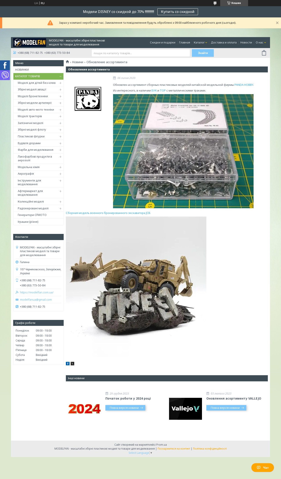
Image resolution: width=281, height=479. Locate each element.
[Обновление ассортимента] (88, 99)
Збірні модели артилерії (35, 103)
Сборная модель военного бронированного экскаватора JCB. (108, 213)
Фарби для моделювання (35, 150)
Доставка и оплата (224, 42)
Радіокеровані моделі (33, 208)
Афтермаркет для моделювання (30, 193)
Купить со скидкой (178, 11)
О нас (259, 42)
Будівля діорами (29, 143)
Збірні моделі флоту (32, 129)
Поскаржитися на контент (174, 448)
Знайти (203, 53)
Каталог (199, 42)
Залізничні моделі (30, 123)
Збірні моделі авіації (32, 89)
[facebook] (68, 364)
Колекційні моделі (31, 201)
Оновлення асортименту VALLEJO (233, 398)
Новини (77, 62)
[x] (72, 364)
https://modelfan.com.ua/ (37, 292)
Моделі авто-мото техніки (36, 109)
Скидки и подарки (162, 42)
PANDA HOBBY (243, 85)
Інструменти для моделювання (29, 182)
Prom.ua (161, 445)
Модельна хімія (29, 167)
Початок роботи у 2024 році (128, 398)
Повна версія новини (124, 408)
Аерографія (26, 174)
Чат (266, 467)
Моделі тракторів (30, 116)
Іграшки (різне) (28, 222)
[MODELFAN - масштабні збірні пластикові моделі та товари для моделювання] (29, 42)
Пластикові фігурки (31, 136)
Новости (246, 42)
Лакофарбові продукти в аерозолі (35, 158)
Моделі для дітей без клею (37, 83)
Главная (184, 42)
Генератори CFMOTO (32, 215)
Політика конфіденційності (210, 448)
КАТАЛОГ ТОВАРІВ (27, 76)
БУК (154, 90)
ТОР (163, 90)
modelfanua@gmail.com (36, 299)
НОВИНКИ (22, 70)
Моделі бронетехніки (33, 96)
